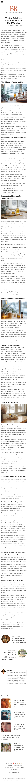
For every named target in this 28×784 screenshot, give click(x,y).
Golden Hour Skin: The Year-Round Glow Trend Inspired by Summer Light (20, 703)
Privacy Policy (14, 769)
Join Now (10, 765)
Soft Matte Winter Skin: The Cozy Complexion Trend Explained (19, 727)
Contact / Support (9, 767)
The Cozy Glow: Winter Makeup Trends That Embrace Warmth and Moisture (10, 737)
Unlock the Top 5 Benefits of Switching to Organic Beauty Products (14, 655)
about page (18, 684)
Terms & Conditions (19, 767)
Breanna (19, 763)
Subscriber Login (18, 765)
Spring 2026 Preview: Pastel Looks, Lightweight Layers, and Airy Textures (19, 747)
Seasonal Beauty (9, 25)
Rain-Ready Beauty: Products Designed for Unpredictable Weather (20, 715)
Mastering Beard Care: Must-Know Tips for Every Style (14, 640)
